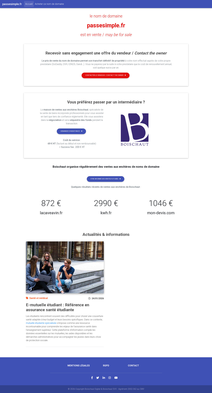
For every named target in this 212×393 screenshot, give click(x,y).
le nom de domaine (106, 16)
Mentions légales (78, 365)
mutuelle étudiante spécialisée (41, 323)
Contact (133, 365)
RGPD (106, 365)
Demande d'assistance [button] (70, 131)
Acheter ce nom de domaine (49, 4)
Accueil (29, 3)
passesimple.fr (106, 25)
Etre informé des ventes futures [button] (104, 179)
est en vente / (106, 34)
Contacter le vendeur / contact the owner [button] (104, 75)
